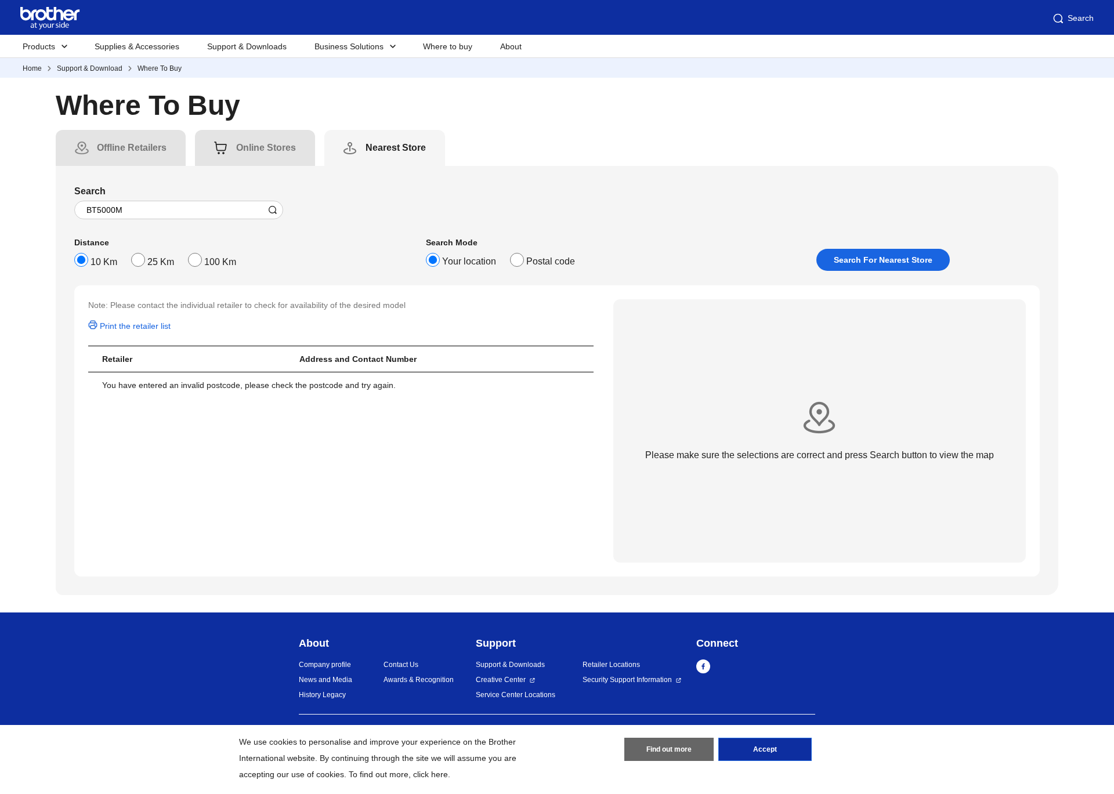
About (511, 46)
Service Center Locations (515, 695)
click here (430, 774)
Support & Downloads (247, 46)
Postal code (550, 261)
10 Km (104, 262)
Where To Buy (160, 68)
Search (1081, 18)
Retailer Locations (611, 665)
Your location (469, 261)
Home (32, 68)
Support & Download (89, 68)
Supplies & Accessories (137, 46)
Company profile (325, 665)
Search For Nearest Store (883, 259)
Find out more (669, 749)
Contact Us (401, 665)
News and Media (325, 680)
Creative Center (501, 680)
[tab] (131, 148)
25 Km (160, 262)
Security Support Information (627, 680)
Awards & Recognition (419, 680)
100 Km (220, 262)
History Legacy (322, 695)
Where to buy (447, 46)
